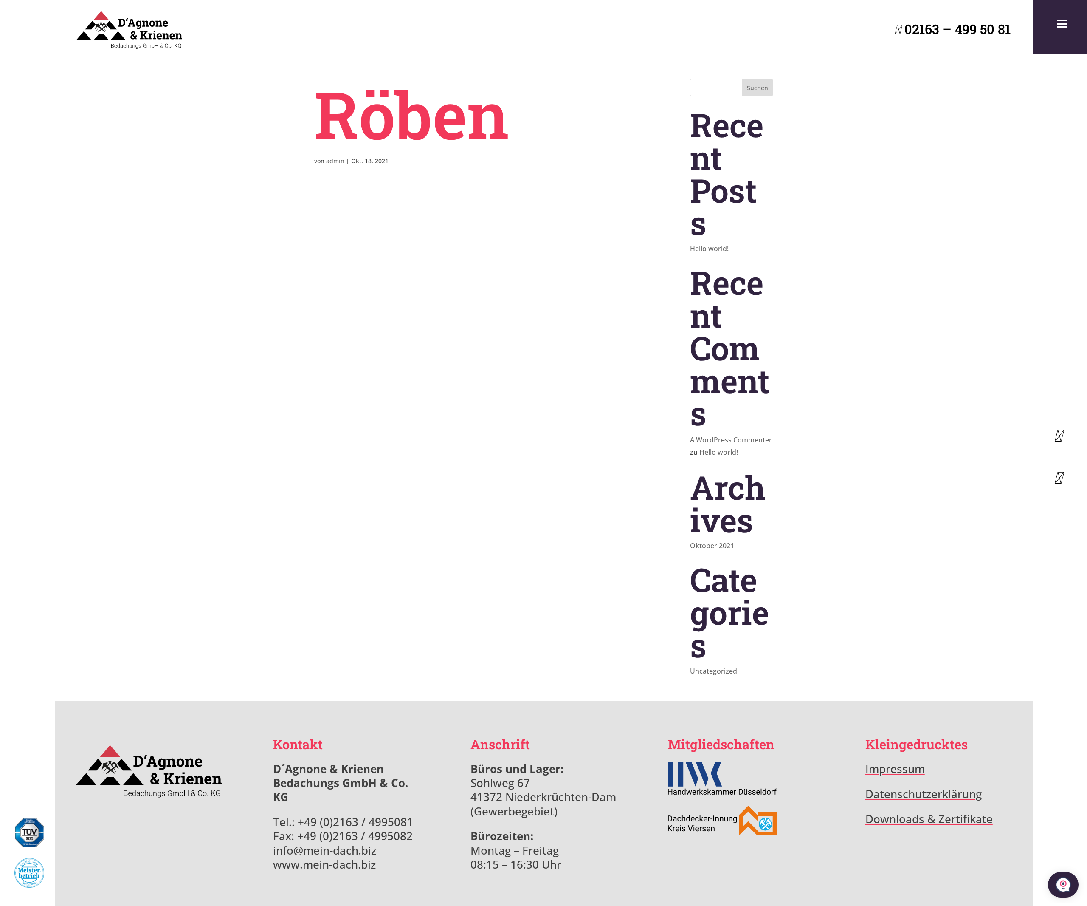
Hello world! (709, 248)
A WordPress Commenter (731, 440)
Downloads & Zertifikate (929, 819)
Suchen (757, 88)
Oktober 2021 (712, 545)
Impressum (895, 769)
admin (335, 161)
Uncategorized (713, 671)
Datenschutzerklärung (923, 794)
